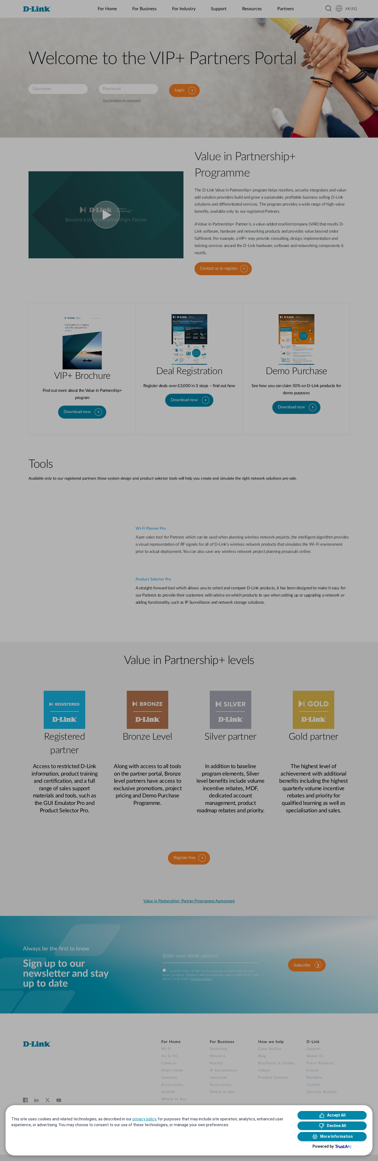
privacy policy (144, 1119)
